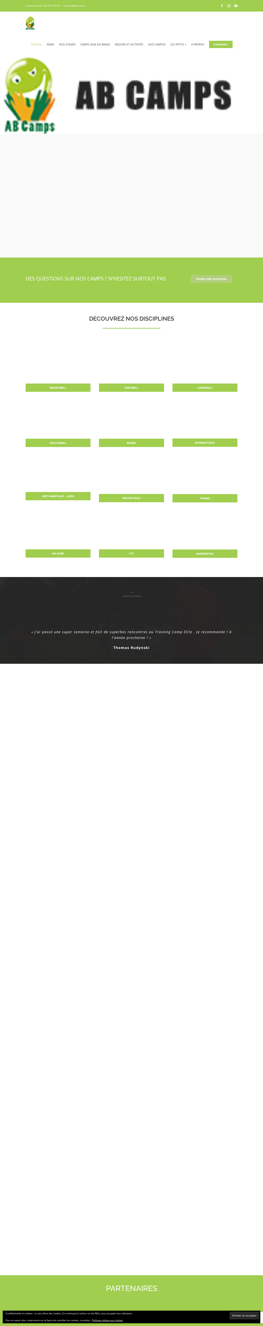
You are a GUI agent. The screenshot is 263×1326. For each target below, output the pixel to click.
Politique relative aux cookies (107, 1320)
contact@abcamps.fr (75, 5)
